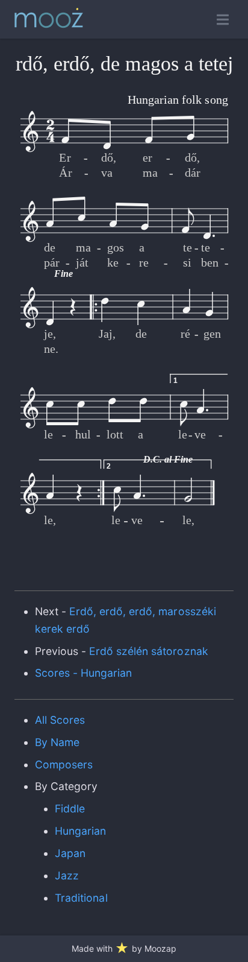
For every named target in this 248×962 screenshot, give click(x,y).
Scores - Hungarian (83, 672)
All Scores (60, 720)
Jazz (67, 875)
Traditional (81, 897)
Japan (70, 853)
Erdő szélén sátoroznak (148, 651)
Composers (64, 764)
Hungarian (80, 830)
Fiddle (70, 808)
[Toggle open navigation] (223, 19)
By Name (57, 742)
